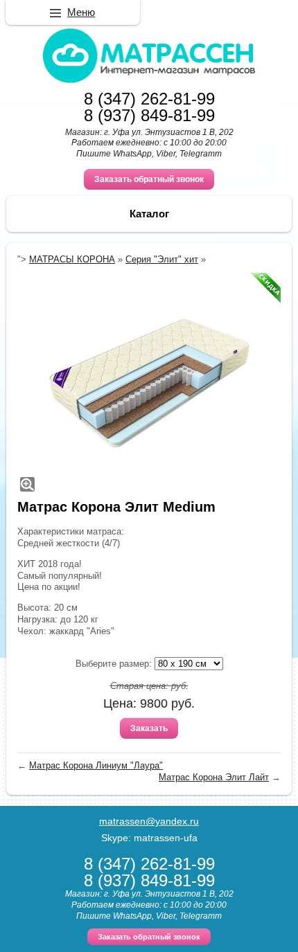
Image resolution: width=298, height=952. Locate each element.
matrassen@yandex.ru (149, 821)
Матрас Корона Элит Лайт (214, 777)
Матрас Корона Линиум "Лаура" (96, 765)
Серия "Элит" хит (161, 259)
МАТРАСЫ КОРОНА (72, 259)
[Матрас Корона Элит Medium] (149, 383)
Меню (81, 12)
